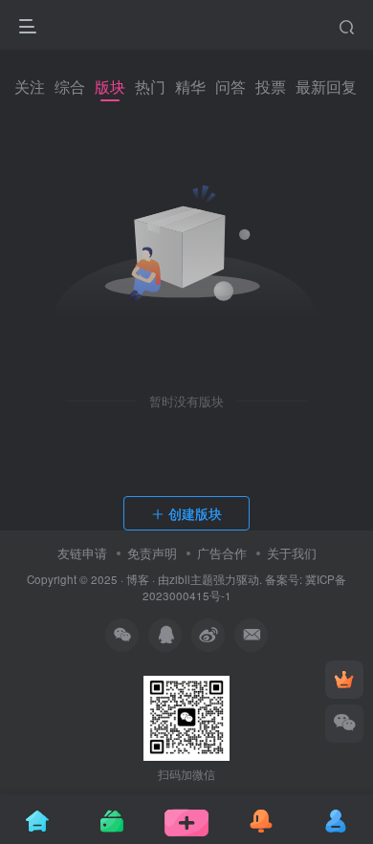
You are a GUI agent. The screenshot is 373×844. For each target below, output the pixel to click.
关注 (29, 86)
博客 (137, 579)
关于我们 (292, 553)
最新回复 (326, 86)
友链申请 (82, 553)
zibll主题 (191, 579)
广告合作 (222, 553)
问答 (230, 86)
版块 (110, 86)
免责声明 (152, 553)
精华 (190, 86)
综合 (70, 86)
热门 (150, 86)
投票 (270, 86)
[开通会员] (344, 679)
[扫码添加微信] (344, 723)
